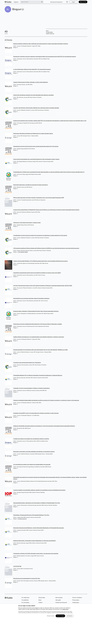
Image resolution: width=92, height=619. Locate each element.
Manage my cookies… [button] (51, 615)
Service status (58, 597)
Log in (73, 2)
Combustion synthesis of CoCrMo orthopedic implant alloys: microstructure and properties (35, 553)
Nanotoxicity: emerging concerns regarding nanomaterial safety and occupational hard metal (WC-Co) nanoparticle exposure (44, 56)
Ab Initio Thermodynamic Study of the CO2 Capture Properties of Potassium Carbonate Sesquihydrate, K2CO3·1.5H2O (42, 285)
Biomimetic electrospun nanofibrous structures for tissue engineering (30, 184)
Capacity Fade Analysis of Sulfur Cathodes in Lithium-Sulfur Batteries (30, 82)
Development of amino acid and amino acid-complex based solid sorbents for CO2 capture (35, 146)
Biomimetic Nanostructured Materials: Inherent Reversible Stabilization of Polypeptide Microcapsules (38, 527)
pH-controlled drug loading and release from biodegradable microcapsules (31, 464)
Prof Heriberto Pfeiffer (23, 252)
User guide (58, 600)
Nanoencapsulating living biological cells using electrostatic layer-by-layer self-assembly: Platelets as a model (40, 349)
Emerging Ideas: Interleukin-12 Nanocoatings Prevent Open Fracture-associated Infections (36, 311)
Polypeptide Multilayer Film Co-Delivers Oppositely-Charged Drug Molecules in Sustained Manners (37, 375)
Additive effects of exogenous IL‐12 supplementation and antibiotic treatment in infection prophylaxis (38, 337)
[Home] (8, 2)
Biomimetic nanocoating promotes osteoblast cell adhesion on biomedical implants (34, 451)
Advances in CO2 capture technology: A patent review (27, 222)
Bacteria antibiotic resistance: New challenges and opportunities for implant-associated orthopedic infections (40, 43)
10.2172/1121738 (17, 566)
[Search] (42, 2)
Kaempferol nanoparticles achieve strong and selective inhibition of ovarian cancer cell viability (37, 272)
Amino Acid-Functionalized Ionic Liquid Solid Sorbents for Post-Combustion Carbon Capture (36, 159)
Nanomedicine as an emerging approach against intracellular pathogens (31, 298)
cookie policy (65, 609)
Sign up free (83, 2)
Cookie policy (75, 602)
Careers (40, 602)
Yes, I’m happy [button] (60, 615)
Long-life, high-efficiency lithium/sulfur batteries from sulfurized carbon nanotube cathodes (36, 107)
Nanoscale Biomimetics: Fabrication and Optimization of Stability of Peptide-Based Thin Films (36, 503)
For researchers (25, 597)
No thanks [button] (69, 615)
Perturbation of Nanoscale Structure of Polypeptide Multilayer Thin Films (31, 515)
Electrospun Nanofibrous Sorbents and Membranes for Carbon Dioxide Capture (33, 133)
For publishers (25, 600)
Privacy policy (75, 600)
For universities (25, 602)
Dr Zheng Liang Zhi (22, 518)
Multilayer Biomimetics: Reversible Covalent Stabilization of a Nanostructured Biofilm (34, 540)
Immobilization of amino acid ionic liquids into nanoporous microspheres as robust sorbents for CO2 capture (40, 235)
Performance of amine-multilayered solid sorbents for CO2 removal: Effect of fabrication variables (37, 324)
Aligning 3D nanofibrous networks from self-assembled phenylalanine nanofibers (33, 95)
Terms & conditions (77, 597)
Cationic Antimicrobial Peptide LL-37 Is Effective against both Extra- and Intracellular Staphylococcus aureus (40, 261)
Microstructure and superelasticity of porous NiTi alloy (26, 578)
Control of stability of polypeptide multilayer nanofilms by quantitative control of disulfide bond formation (39, 490)
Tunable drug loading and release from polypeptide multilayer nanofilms (31, 438)
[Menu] (67, 2)
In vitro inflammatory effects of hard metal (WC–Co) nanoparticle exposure (32, 69)
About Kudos (41, 597)
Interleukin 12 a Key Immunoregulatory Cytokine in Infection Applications (31, 388)
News (39, 600)
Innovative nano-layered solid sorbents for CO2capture (27, 362)
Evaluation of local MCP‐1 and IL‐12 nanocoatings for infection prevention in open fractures (36, 413)
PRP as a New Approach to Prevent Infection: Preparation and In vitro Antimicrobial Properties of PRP (38, 197)
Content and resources (61, 602)
